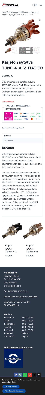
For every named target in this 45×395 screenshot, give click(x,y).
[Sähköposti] (39, 375)
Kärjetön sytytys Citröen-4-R (32, 248)
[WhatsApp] (25, 375)
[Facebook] (16, 375)
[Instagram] (20, 375)
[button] (40, 20)
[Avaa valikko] (41, 5)
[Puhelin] (34, 375)
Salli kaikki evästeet (11, 387)
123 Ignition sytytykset (16, 128)
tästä (13, 382)
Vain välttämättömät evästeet (14, 391)
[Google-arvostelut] (30, 375)
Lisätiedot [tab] (8, 140)
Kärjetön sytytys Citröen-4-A (11, 248)
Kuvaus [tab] (7, 135)
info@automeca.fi (12, 286)
